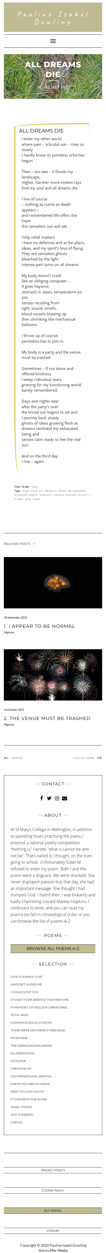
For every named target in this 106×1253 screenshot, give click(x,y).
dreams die (64, 490)
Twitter (49, 798)
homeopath (21, 494)
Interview (19, 1038)
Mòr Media (59, 1250)
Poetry (34, 486)
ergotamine (79, 490)
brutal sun (36, 490)
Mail (64, 798)
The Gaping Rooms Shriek (31, 1045)
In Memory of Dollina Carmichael (39, 1007)
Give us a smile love (26, 977)
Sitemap (53, 1231)
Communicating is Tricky (31, 1023)
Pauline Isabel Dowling (53, 18)
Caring (17, 758)
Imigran (33, 494)
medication (45, 494)
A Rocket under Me (26, 984)
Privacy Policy (53, 1170)
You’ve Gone (84, 758)
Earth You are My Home (30, 1084)
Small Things (21, 1107)
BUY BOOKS (53, 1210)
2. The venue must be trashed (47, 718)
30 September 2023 (15, 617)
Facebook (41, 798)
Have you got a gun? (27, 1091)
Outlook (18, 1061)
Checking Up (21, 1068)
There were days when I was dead (38, 1030)
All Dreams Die (22, 1053)
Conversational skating (31, 1076)
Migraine (9, 632)
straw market (32, 498)
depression (50, 490)
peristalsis (70, 494)
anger (25, 490)
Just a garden (22, 1114)
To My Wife (19, 1015)
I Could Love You (25, 992)
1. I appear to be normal (39, 626)
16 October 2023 (14, 709)
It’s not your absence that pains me (40, 1000)
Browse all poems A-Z (53, 948)
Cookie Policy (53, 1190)
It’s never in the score (29, 1099)
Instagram (57, 798)
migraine (59, 494)
